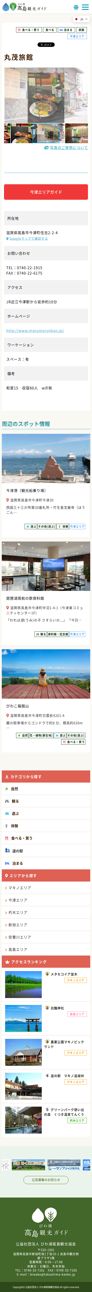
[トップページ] (24, 10)
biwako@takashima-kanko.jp (52, 1274)
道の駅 (17, 850)
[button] (20, 133)
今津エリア (17, 900)
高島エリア (17, 949)
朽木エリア (17, 912)
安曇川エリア (19, 937)
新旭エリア (17, 924)
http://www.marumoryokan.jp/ (35, 330)
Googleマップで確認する (29, 238)
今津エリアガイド (46, 192)
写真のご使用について (69, 147)
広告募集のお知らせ (46, 1179)
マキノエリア (19, 887)
